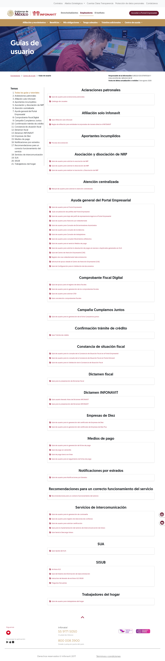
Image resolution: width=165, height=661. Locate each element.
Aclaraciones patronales (25, 96)
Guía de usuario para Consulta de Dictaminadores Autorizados (74, 225)
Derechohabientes (69, 13)
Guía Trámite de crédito (60, 335)
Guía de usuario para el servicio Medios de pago (69, 243)
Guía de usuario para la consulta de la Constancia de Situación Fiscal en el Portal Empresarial (85, 354)
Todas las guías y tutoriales (27, 93)
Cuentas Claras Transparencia (100, 4)
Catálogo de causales (59, 101)
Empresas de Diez (23, 136)
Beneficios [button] (55, 23)
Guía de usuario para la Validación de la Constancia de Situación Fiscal (77, 363)
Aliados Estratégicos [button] (74, 4)
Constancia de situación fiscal (28, 127)
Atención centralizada (24, 108)
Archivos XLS (56, 569)
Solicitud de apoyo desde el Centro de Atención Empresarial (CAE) (76, 262)
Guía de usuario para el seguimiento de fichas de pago (71, 459)
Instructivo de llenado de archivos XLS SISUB (67, 578)
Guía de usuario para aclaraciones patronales (68, 97)
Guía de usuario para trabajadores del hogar (68, 601)
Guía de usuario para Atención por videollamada (69, 221)
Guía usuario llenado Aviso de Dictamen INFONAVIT (70, 399)
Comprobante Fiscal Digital (27, 118)
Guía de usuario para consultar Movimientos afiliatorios (72, 239)
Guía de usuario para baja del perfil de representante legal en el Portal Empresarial (81, 216)
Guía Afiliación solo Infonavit (62, 120)
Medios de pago (22, 139)
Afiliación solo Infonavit (25, 99)
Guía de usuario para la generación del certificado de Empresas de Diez (78, 422)
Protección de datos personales (129, 4)
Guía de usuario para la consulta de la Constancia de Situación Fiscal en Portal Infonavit (83, 358)
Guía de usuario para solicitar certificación (67, 523)
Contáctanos (152, 4)
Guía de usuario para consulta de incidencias (68, 230)
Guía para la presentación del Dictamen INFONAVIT (70, 404)
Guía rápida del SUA (59, 551)
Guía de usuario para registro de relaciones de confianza (72, 519)
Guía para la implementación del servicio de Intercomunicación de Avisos (78, 528)
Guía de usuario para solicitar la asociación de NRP (70, 161)
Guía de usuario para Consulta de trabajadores (68, 234)
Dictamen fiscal (21, 130)
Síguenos (10, 627)
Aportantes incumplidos (25, 102)
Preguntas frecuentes (59, 583)
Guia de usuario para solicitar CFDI (64, 294)
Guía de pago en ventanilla (61, 450)
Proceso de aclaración (60, 143)
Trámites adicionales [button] (111, 23)
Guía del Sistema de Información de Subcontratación (71, 574)
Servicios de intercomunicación (29, 155)
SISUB (17, 161)
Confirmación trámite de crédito (29, 124)
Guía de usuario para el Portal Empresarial (67, 207)
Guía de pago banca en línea (62, 454)
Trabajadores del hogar (25, 164)
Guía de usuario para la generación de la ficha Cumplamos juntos (75, 317)
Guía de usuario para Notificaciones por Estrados (69, 477)
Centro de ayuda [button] (133, 23)
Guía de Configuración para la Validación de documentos (73, 266)
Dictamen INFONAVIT (24, 133)
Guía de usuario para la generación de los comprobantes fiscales (75, 289)
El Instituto (100, 13)
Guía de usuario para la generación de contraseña (70, 514)
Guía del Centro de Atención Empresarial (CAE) (68, 253)
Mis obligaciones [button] (71, 23)
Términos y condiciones (108, 656)
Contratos (58, 4)
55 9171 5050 (67, 631)
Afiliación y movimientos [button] (34, 23)
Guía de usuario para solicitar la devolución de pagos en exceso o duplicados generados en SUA (87, 248)
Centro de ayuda (29, 76)
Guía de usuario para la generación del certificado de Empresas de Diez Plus (79, 427)
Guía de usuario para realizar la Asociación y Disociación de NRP (75, 170)
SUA (16, 158)
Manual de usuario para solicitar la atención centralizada (72, 189)
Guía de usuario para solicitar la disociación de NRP (70, 166)
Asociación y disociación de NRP (29, 105)
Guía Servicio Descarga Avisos (62, 532)
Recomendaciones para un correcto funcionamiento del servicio (28, 149)
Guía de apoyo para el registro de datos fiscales (69, 285)
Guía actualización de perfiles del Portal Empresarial (71, 212)
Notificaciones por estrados (27, 142)
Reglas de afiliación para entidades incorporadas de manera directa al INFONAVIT (81, 124)
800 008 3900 (69, 640)
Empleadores (86, 13)
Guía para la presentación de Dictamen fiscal (68, 381)
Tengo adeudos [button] (90, 23)
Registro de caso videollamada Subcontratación (69, 257)
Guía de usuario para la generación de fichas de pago (71, 445)
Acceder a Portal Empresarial (144, 13)
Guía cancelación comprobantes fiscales (66, 298)
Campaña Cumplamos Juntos (28, 121)
